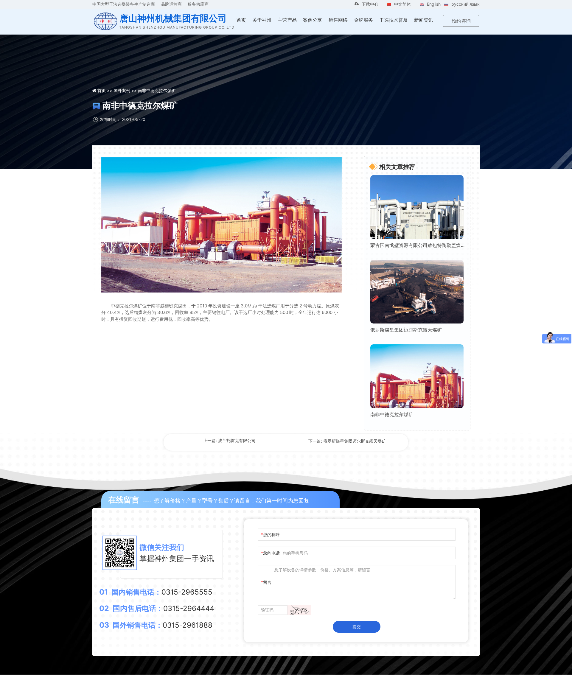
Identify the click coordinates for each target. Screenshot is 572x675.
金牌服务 (363, 20)
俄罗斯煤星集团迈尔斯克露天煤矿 (406, 330)
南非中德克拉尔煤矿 (391, 414)
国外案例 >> (126, 90)
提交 (356, 626)
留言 (267, 582)
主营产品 (287, 20)
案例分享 (312, 20)
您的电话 (271, 553)
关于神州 (261, 20)
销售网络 (338, 20)
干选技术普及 (393, 20)
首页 (241, 20)
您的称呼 (271, 534)
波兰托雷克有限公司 (237, 440)
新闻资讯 (423, 20)
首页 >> (105, 90)
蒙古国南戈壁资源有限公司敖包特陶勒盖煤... (417, 245)
